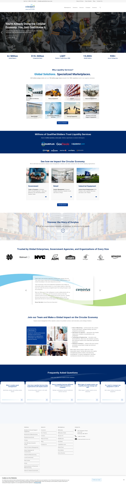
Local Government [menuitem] (28, 457)
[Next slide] (124, 32)
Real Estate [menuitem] (27, 460)
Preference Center (97, 479)
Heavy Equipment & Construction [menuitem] (29, 451)
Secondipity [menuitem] (61, 450)
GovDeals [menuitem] (60, 441)
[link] (34, 92)
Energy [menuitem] (26, 440)
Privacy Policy (38, 482)
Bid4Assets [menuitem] (61, 438)
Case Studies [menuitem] (88, 1)
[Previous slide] (1, 32)
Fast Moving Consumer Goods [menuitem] (30, 443)
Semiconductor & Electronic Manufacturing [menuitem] (31, 467)
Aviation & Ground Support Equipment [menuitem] (30, 430)
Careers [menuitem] (43, 435)
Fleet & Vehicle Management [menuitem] (31, 447)
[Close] (123, 479)
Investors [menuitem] (43, 430)
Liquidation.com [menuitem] (62, 444)
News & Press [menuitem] (80, 1)
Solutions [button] (75, 7)
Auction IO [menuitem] (60, 435)
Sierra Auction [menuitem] (61, 453)
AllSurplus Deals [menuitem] (62, 432)
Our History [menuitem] (44, 432)
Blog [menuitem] (94, 1)
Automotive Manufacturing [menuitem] (30, 434)
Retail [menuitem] (25, 463)
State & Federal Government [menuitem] (31, 470)
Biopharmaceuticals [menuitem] (29, 437)
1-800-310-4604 (32, 1)
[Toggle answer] (21, 399)
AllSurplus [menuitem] (60, 430)
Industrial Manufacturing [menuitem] (30, 454)
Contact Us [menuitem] (99, 1)
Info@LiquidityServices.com (45, 1)
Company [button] (88, 7)
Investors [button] (94, 7)
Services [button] (81, 7)
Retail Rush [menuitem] (61, 447)
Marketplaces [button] (67, 7)
